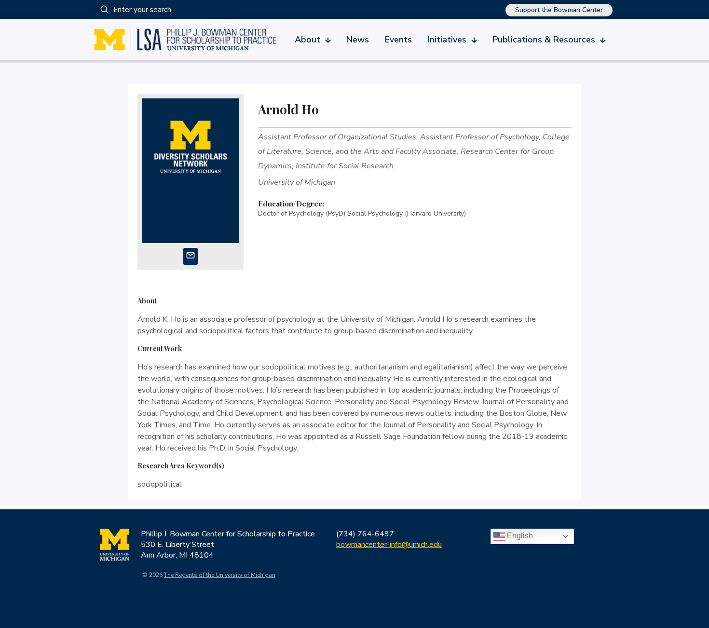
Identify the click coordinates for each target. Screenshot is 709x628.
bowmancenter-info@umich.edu (389, 544)
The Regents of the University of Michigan (219, 575)
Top (686, 605)
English (519, 536)
